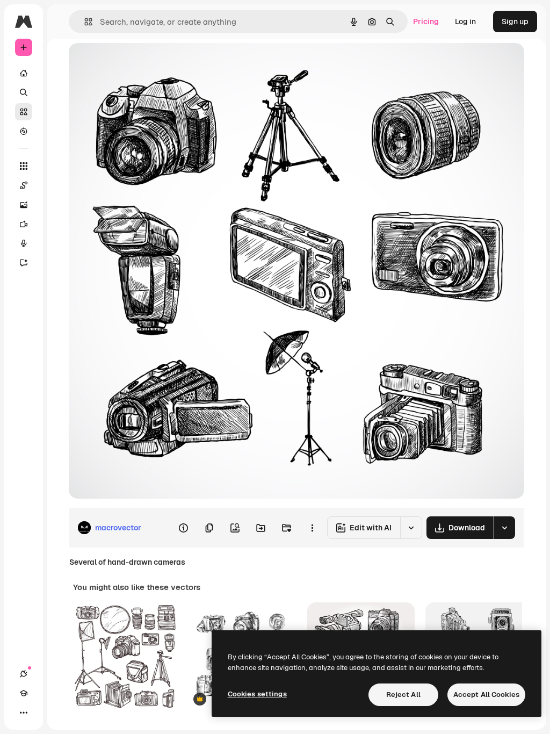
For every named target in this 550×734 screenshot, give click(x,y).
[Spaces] (23, 185)
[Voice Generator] (23, 243)
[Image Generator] (23, 204)
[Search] (23, 92)
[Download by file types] (504, 527)
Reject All (403, 694)
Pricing (426, 21)
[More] (23, 712)
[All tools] (23, 166)
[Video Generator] (23, 224)
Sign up (515, 21)
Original (137, 63)
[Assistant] (23, 262)
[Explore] (23, 131)
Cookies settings (257, 694)
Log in (465, 21)
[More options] (312, 527)
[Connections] (23, 673)
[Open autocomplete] (84, 22)
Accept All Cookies (486, 694)
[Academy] (23, 693)
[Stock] (23, 111)
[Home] (23, 73)
